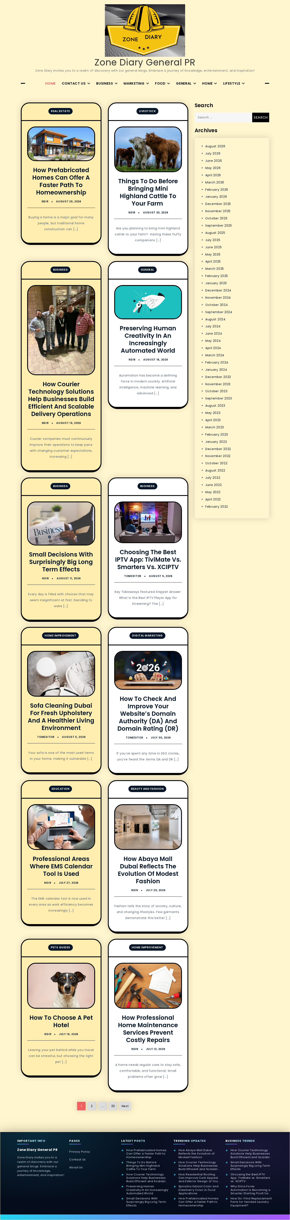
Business (104, 83)
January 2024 (216, 370)
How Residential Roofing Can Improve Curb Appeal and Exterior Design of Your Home (199, 1178)
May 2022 (213, 492)
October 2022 (216, 463)
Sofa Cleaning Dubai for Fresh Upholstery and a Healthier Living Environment (61, 717)
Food (160, 83)
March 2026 (214, 182)
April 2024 (213, 348)
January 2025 (216, 283)
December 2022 (218, 449)
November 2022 (218, 456)
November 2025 (218, 211)
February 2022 (216, 506)
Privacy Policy (79, 1152)
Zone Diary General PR (145, 62)
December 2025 (218, 204)
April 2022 (213, 499)
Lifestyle (231, 83)
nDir (45, 201)
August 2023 (215, 405)
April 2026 (213, 175)
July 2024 (213, 326)
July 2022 (212, 478)
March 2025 (214, 269)
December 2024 (218, 290)
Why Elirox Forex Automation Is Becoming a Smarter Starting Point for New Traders (250, 1190)
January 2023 (216, 442)
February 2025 (216, 276)
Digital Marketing (147, 635)
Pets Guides (60, 947)
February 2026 (216, 189)
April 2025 (213, 261)
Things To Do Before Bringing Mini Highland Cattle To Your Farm (148, 192)
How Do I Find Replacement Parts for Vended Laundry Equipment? (251, 1202)
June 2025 (213, 247)
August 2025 (215, 233)
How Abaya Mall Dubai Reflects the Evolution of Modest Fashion (148, 870)
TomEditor (132, 576)
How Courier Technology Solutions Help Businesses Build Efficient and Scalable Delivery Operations (61, 399)
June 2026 (213, 161)
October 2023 (216, 391)
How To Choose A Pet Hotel (61, 1021)
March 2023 (214, 427)
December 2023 (218, 377)
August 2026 (215, 146)
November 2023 (218, 384)
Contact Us (74, 83)
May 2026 (213, 168)
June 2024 (213, 333)
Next (125, 1106)
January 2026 (216, 197)
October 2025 (216, 218)
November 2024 (218, 297)
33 (113, 1106)
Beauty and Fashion (147, 789)
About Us (76, 1167)
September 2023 (218, 398)
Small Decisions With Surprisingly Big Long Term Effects (61, 562)
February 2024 (216, 362)
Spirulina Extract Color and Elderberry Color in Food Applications (199, 1190)
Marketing (134, 83)
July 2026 (212, 153)
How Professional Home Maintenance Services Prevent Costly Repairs (148, 1029)
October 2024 (216, 305)
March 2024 (214, 355)
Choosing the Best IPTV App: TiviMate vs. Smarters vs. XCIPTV (148, 559)
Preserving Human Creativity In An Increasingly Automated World (148, 339)
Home (50, 83)
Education (61, 789)
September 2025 (218, 225)
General (184, 83)
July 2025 (212, 240)
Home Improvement (60, 635)
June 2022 (213, 485)
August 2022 (215, 470)
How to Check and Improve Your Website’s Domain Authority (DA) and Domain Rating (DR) (148, 714)
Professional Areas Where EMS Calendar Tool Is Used (61, 866)
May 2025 (213, 254)
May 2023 (213, 413)
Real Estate (60, 111)
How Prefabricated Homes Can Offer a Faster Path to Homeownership (61, 181)
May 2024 (213, 341)
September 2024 (218, 312)
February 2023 (216, 434)
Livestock (147, 111)
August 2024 (215, 319)
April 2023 (213, 420)
